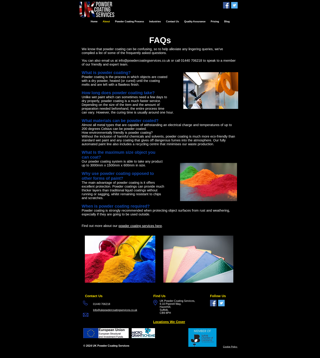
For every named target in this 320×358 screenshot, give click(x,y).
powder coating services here (140, 226)
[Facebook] (226, 5)
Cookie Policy (230, 346)
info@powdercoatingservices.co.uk (144, 60)
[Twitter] (234, 5)
